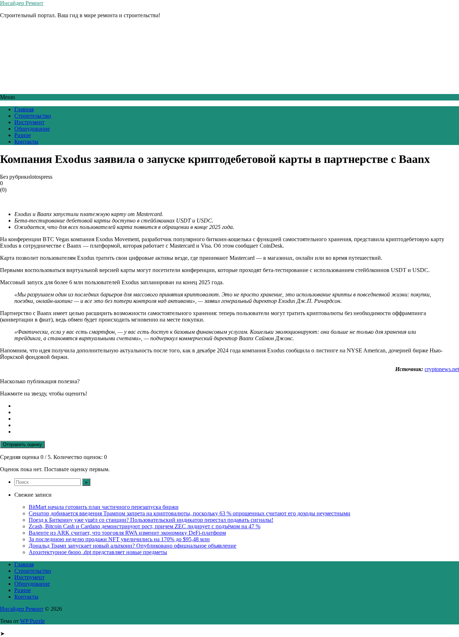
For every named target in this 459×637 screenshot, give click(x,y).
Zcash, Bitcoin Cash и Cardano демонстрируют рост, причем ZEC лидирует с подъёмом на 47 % (144, 526)
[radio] (236, 406)
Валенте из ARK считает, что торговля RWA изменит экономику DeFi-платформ (127, 533)
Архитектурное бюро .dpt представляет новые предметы (98, 552)
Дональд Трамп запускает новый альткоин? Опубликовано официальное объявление (132, 546)
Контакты (26, 142)
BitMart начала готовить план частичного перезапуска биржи (104, 507)
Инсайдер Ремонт (21, 3)
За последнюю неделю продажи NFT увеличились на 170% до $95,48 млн (119, 539)
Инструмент (29, 122)
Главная (24, 109)
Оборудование (32, 129)
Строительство (32, 116)
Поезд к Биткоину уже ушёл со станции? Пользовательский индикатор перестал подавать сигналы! (151, 520)
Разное (22, 135)
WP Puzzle (32, 621)
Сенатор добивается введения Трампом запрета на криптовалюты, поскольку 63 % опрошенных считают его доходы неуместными (189, 513)
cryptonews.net (442, 369)
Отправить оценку (22, 444)
